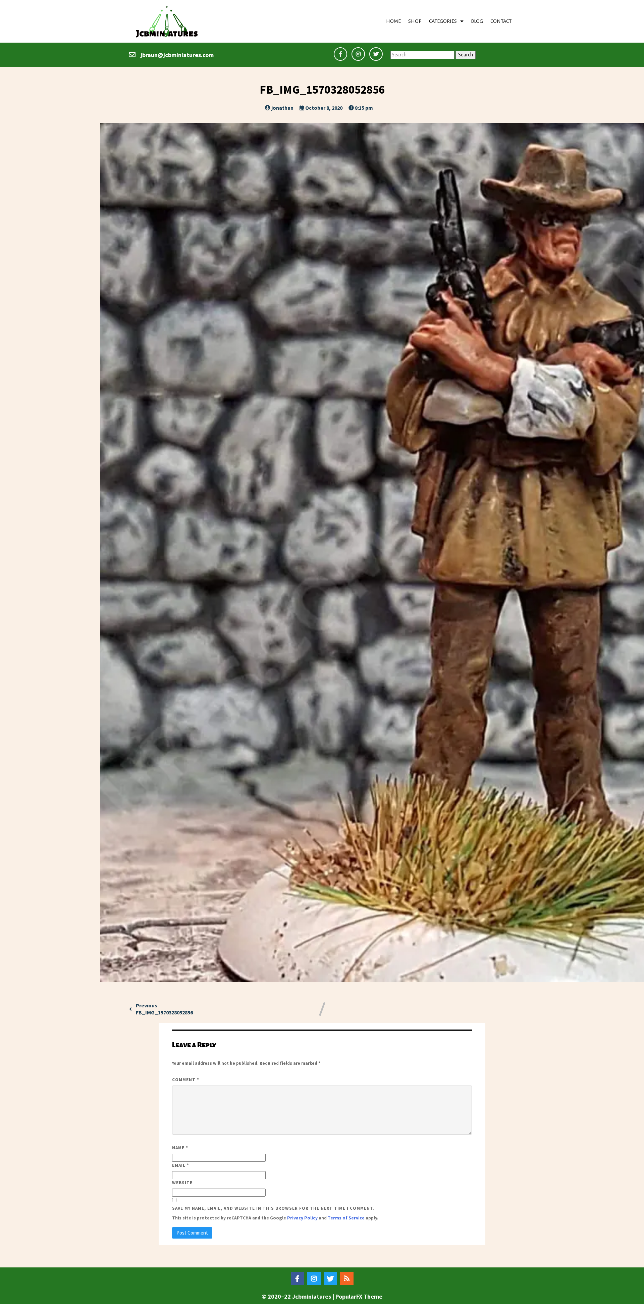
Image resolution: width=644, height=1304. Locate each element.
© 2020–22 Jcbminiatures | (298, 1296)
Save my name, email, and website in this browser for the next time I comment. (273, 1208)
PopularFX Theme (358, 1296)
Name (180, 1148)
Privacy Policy (302, 1218)
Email (180, 1165)
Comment (185, 1080)
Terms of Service (346, 1218)
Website (182, 1183)
